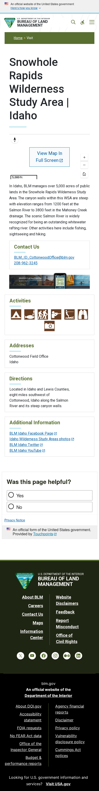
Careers (35, 605)
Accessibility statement (30, 717)
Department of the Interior (48, 695)
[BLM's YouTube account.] (32, 655)
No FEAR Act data (25, 735)
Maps (38, 622)
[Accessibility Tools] (82, 22)
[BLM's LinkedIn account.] (78, 655)
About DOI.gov (28, 706)
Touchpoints (43, 533)
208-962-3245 (26, 263)
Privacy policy (67, 728)
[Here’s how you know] (49, 6)
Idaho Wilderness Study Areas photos (39, 439)
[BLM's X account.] (20, 655)
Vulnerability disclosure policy (70, 738)
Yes (20, 495)
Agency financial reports (69, 709)
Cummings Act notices (68, 752)
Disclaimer (64, 720)
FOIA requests (29, 728)
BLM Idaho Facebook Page (31, 433)
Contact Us (32, 614)
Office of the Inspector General (26, 746)
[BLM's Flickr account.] (66, 655)
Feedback (65, 611)
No (19, 507)
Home (18, 38)
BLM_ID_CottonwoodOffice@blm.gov (44, 257)
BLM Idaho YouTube (25, 450)
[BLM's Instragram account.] (55, 655)
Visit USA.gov (58, 784)
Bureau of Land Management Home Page (37, 23)
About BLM (32, 597)
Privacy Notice (14, 520)
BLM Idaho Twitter (24, 445)
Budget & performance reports (23, 760)
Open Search (73, 22)
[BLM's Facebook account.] (43, 655)
